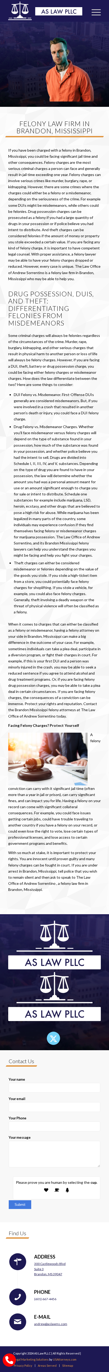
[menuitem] (93, 10)
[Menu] (93, 10)
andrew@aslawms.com (50, 1324)
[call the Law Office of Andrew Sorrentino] (9, 1360)
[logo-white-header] (45, 10)
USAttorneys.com (64, 1359)
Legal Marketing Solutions (31, 1359)
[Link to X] (53, 1038)
